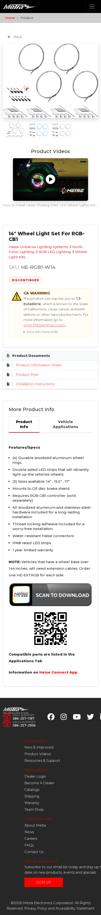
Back (17, 37)
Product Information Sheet (38, 365)
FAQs (29, 845)
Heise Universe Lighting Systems (38, 247)
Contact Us (33, 852)
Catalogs (31, 790)
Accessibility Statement (74, 908)
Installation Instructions (35, 384)
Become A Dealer (39, 783)
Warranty (31, 803)
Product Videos (37, 754)
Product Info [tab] (24, 424)
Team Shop (34, 809)
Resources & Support (42, 760)
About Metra (35, 825)
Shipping (31, 796)
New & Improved (38, 747)
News (29, 832)
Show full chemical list (42, 332)
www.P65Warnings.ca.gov (44, 325)
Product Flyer (27, 374)
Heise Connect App (58, 672)
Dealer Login (35, 776)
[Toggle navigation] (92, 6)
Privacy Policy (35, 908)
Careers (30, 838)
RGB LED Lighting (55, 252)
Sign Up (43, 882)
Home (10, 18)
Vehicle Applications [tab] (65, 424)
